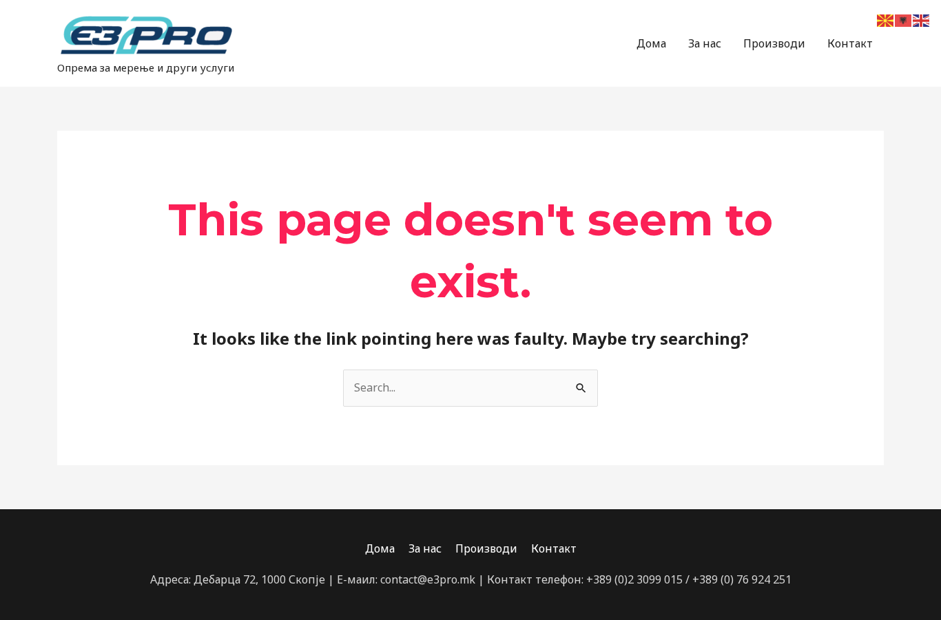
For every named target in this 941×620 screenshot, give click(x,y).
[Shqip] (904, 19)
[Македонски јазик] (886, 19)
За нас (704, 43)
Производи (774, 43)
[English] (922, 19)
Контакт (850, 43)
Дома (651, 43)
